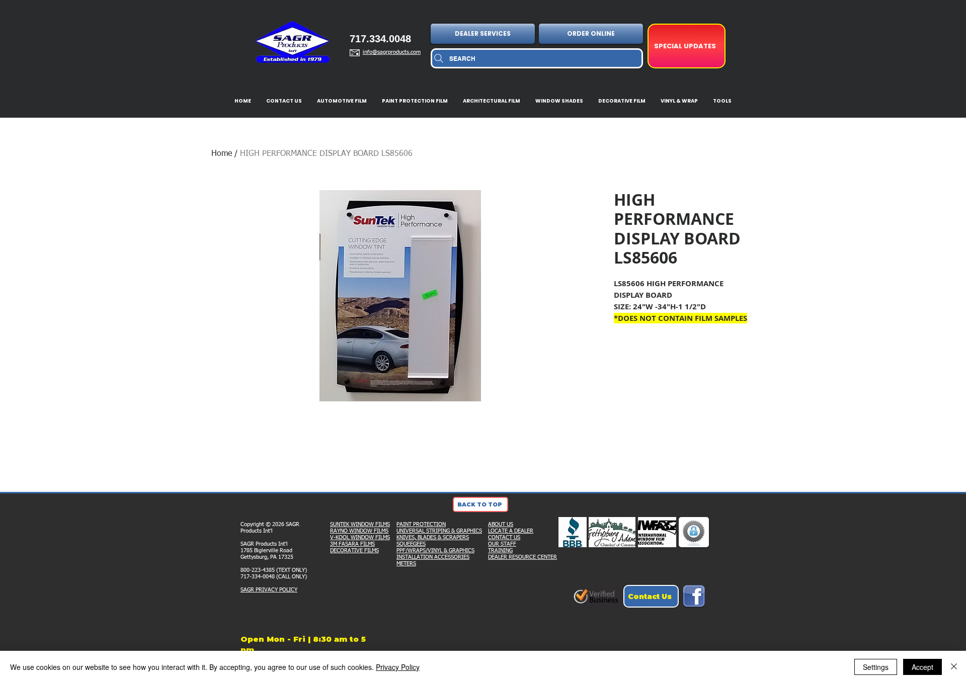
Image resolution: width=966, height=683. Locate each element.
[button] (484, 34)
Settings (876, 667)
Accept (922, 667)
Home (221, 154)
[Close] (954, 667)
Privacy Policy (398, 667)
